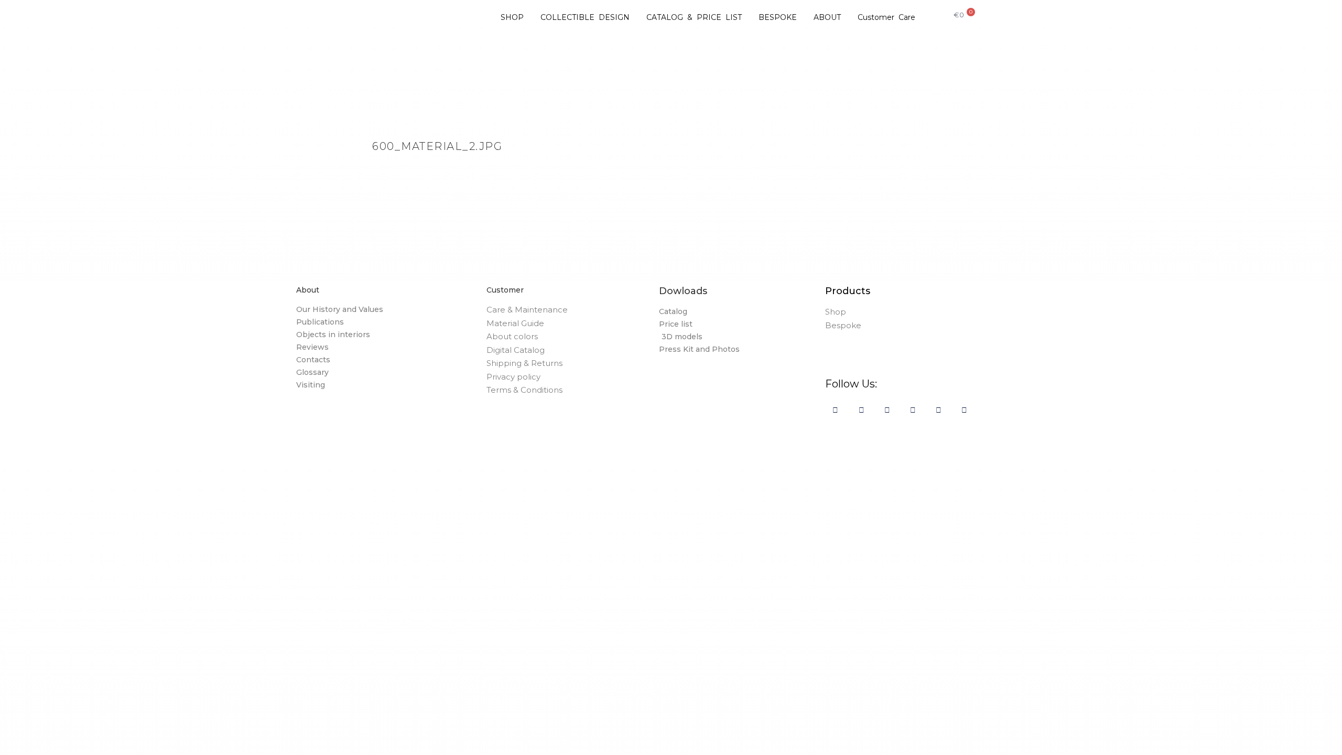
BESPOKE (778, 17)
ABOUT (827, 17)
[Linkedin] (938, 410)
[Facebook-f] (835, 410)
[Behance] (913, 410)
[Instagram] (861, 410)
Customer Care (886, 17)
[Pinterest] (887, 410)
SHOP (512, 17)
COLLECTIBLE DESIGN (585, 17)
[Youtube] (964, 410)
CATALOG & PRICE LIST (694, 17)
